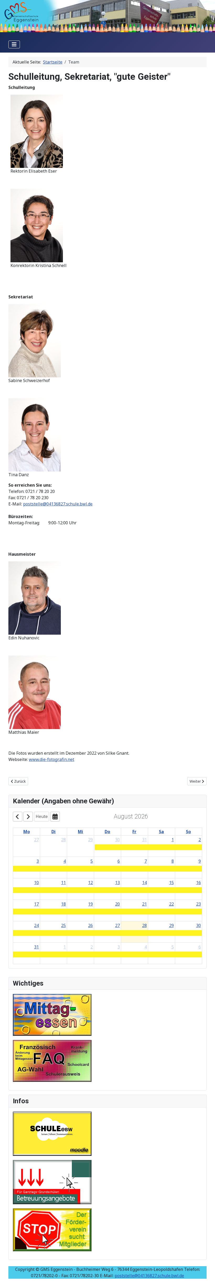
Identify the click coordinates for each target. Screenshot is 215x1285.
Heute (42, 816)
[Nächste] (28, 816)
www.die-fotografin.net (51, 759)
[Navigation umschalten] (14, 44)
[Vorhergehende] (17, 816)
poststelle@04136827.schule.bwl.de (58, 504)
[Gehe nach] (55, 816)
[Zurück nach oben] (206, 1275)
